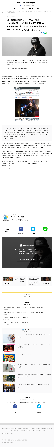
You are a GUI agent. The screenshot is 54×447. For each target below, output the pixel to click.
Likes (15, 411)
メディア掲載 (14, 68)
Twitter (33, 233)
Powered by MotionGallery (29, 5)
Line (45, 233)
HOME (3, 11)
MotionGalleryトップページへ (7, 433)
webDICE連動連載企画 (22, 68)
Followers (39, 411)
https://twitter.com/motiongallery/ (19, 220)
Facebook (20, 233)
